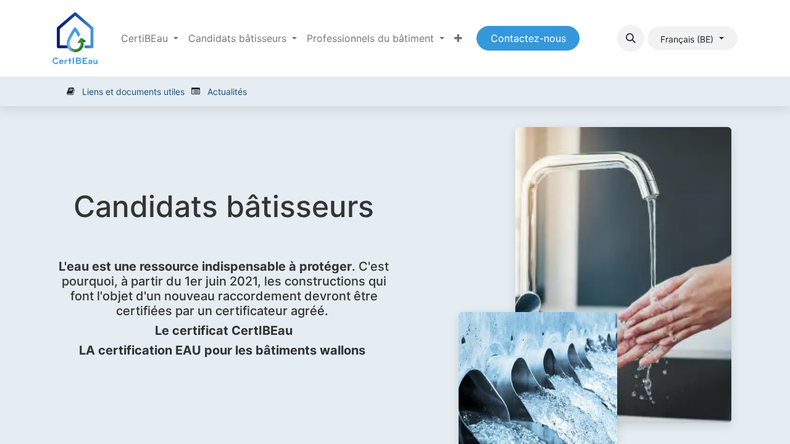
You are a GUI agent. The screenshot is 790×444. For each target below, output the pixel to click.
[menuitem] (458, 38)
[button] (630, 38)
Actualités (227, 91)
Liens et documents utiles (133, 91)
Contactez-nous (528, 38)
